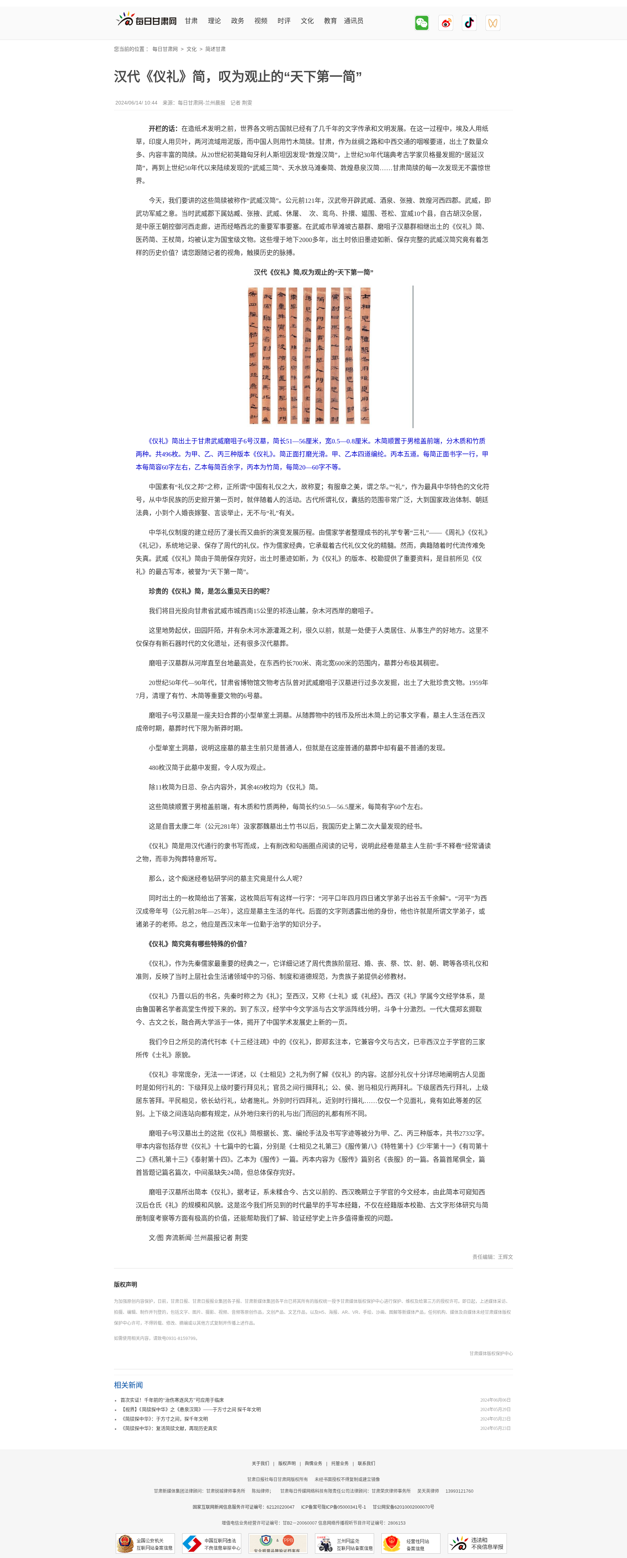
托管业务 (340, 1463)
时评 (284, 21)
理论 (214, 21)
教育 (330, 21)
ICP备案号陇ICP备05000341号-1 (333, 1507)
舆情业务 (313, 1463)
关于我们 (260, 1463)
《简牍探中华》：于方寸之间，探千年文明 (164, 1419)
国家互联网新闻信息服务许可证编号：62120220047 (247, 1507)
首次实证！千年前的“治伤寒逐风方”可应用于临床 (172, 1400)
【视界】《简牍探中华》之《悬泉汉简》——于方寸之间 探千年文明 (190, 1409)
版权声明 (125, 1285)
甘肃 (191, 21)
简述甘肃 (215, 49)
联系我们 (366, 1463)
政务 (237, 21)
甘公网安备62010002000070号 (403, 1507)
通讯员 (354, 21)
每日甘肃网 (165, 49)
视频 (260, 21)
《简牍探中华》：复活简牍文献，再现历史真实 (168, 1428)
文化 (307, 21)
